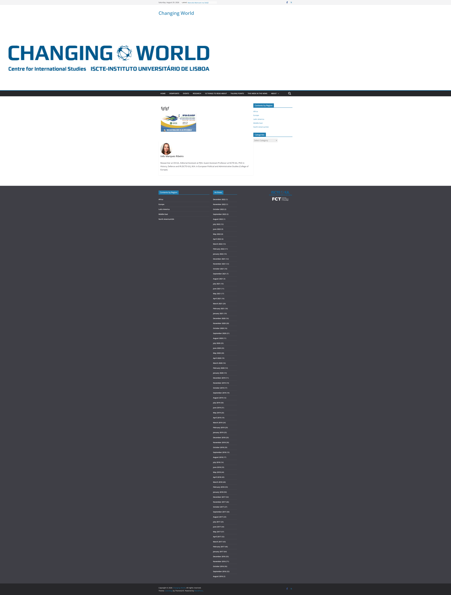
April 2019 (217, 417)
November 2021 (219, 264)
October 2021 (218, 269)
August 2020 (218, 338)
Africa (255, 111)
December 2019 (219, 378)
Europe (256, 115)
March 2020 (217, 363)
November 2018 (219, 442)
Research (197, 93)
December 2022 (219, 199)
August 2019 (218, 398)
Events (186, 93)
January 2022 (218, 254)
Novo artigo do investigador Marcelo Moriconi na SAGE (199, 3)
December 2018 (219, 437)
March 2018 (217, 482)
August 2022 (218, 219)
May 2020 (217, 353)
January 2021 (218, 313)
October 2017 (218, 507)
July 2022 (216, 224)
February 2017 (218, 546)
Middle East (258, 123)
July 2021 (216, 284)
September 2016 (219, 571)
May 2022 (217, 234)
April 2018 (217, 477)
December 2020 (219, 318)
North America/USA (261, 127)
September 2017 (219, 512)
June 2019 (217, 408)
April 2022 (217, 239)
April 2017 (217, 537)
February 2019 (218, 427)
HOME (162, 93)
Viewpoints (174, 93)
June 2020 (217, 348)
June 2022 (217, 229)
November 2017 (219, 502)
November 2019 (219, 383)
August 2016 (218, 576)
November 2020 (219, 323)
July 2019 (216, 403)
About (274, 93)
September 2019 (219, 393)
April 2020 (217, 358)
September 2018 (219, 452)
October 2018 (218, 447)
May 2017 (217, 532)
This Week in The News (257, 93)
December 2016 (219, 556)
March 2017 (217, 542)
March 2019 (217, 422)
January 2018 (218, 492)
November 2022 (219, 204)
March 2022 (217, 244)
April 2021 (217, 298)
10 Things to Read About (216, 93)
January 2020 (218, 373)
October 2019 (218, 388)
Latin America (258, 119)
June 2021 (217, 289)
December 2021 (219, 259)
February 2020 (218, 368)
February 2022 (218, 249)
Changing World (176, 13)
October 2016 (218, 566)
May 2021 (217, 293)
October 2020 (218, 328)
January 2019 (218, 432)
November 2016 (219, 561)
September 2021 (219, 274)
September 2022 (219, 214)
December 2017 (219, 497)
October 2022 (218, 209)
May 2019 (217, 413)
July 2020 (216, 343)
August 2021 (218, 279)
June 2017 (217, 527)
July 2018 (216, 462)
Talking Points (237, 93)
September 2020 (219, 333)
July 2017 (216, 522)
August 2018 (218, 457)
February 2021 (218, 308)
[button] (278, 93)
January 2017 (218, 551)
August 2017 (218, 517)
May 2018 (217, 472)
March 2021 (217, 303)
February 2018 (218, 487)
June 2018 (217, 467)
